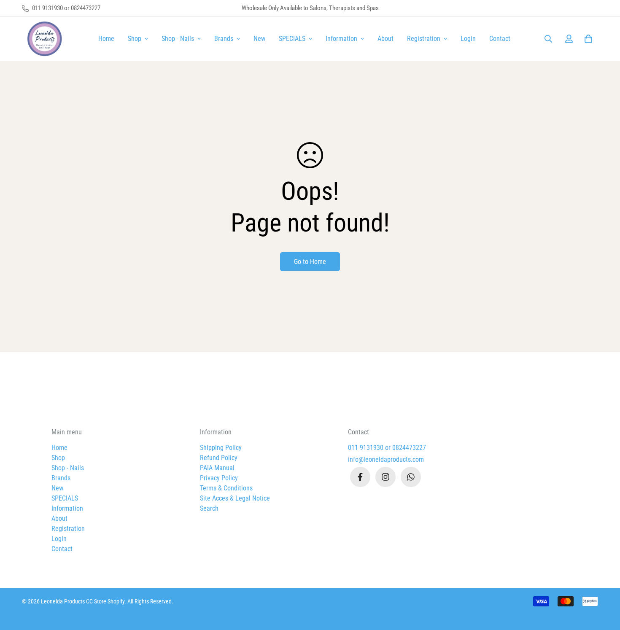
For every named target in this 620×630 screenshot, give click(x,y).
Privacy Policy (219, 478)
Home (106, 39)
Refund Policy (218, 458)
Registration (423, 39)
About (385, 39)
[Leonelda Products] (43, 39)
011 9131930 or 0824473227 (387, 448)
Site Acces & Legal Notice (235, 498)
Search (209, 508)
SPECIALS (292, 39)
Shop (134, 39)
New (259, 39)
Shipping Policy (221, 448)
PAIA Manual (217, 468)
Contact (499, 39)
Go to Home (310, 262)
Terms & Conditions (226, 488)
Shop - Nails (178, 39)
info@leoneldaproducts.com (386, 459)
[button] (587, 38)
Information (341, 39)
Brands (223, 39)
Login (468, 39)
